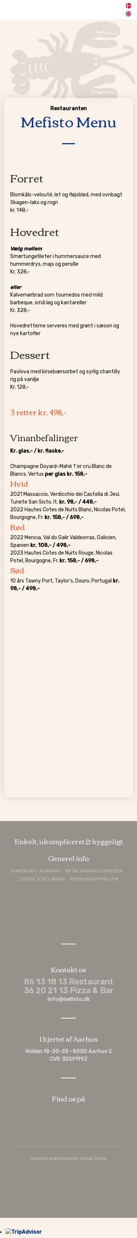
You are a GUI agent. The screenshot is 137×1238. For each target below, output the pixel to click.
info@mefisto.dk (68, 999)
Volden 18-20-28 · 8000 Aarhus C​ (68, 1051)
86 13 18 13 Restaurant (68, 982)
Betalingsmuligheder (94, 871)
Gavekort (24, 871)
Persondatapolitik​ (94, 879)
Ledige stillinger (42, 879)
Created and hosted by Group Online (68, 1158)
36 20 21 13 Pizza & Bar (69, 990)
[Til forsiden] (68, 59)
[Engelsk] (128, 15)
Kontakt (50, 871)
